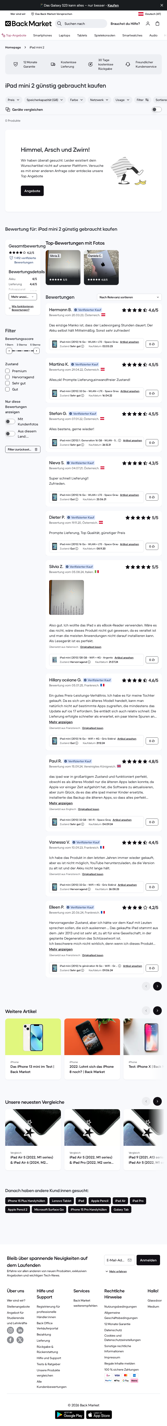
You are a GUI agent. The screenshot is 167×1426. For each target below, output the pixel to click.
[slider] (9, 351)
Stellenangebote (18, 1306)
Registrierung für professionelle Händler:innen (48, 1312)
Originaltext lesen (90, 646)
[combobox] (13, 99)
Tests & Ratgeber (48, 1364)
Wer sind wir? (16, 1300)
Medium (153, 1306)
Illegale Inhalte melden (119, 1363)
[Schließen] (161, 5)
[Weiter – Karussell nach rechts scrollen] (157, 1010)
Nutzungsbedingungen (120, 1306)
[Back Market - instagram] (10, 1330)
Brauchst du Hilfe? (125, 23)
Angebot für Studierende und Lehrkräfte (17, 1318)
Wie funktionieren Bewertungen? (22, 308)
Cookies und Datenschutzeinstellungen (122, 1338)
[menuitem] (42, 35)
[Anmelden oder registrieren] (148, 23)
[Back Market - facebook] (10, 1339)
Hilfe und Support (49, 1358)
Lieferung (43, 1340)
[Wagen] (157, 23)
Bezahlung (44, 1334)
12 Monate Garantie (117, 1324)
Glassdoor (155, 1300)
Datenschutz (113, 1330)
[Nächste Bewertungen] (157, 986)
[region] (103, 268)
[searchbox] (84, 23)
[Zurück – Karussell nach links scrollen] (146, 1010)
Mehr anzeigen (61, 722)
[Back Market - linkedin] (20, 1330)
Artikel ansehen (129, 341)
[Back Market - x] (20, 1339)
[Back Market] (28, 23)
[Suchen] (59, 23)
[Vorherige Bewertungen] (146, 986)
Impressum (112, 1357)
